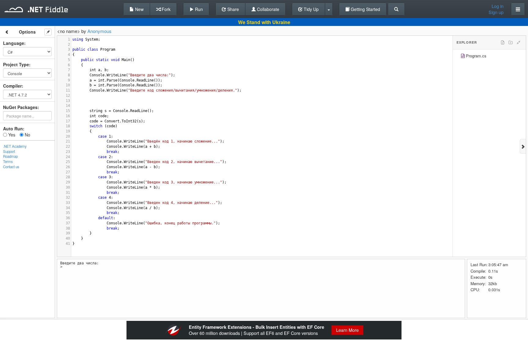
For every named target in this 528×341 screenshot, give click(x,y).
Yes (11, 135)
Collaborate (267, 9)
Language (13, 43)
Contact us (11, 166)
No (27, 135)
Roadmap (10, 156)
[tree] (489, 56)
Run (198, 9)
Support (9, 151)
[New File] (502, 42)
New (139, 9)
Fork (165, 9)
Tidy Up (310, 9)
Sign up (496, 12)
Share (232, 9)
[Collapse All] (518, 42)
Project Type (16, 64)
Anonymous (99, 31)
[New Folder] (510, 42)
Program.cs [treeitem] (476, 56)
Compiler (12, 86)
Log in (498, 6)
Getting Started (365, 9)
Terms (8, 161)
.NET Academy (15, 146)
